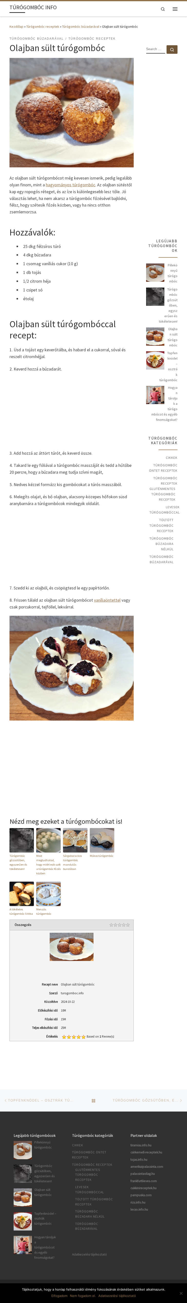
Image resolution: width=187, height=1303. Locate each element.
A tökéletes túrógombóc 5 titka (21, 911)
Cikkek (172, 457)
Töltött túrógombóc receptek (162, 525)
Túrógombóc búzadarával (80, 26)
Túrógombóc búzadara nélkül (162, 543)
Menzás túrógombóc (43, 911)
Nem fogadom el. (83, 1296)
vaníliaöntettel (107, 600)
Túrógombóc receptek (42, 26)
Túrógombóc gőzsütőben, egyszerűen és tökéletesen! (18, 862)
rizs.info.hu (138, 1202)
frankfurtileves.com (144, 1181)
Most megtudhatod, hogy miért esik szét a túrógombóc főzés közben (48, 864)
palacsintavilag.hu (143, 1174)
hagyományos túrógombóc (70, 185)
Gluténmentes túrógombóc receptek (163, 494)
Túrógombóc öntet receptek (163, 468)
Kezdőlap (16, 26)
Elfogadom (59, 1296)
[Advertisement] (71, 410)
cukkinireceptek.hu (144, 1188)
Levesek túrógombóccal (165, 510)
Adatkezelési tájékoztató (89, 1254)
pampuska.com (141, 1195)
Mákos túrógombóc (101, 856)
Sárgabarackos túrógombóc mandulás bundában (72, 862)
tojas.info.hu (139, 1160)
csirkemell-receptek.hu (146, 1152)
